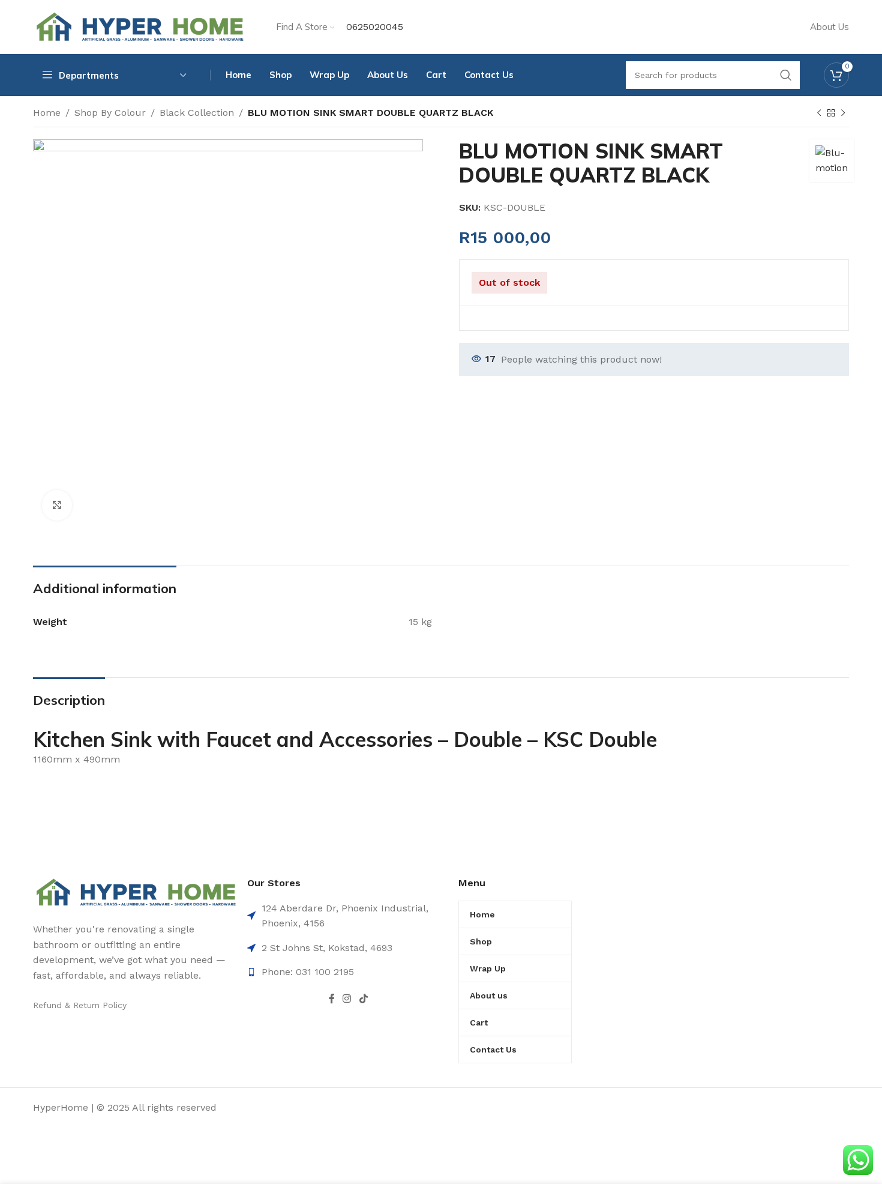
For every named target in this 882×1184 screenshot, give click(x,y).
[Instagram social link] (347, 998)
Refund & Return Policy (80, 1005)
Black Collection (197, 112)
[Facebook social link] (331, 998)
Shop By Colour (110, 112)
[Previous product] (819, 113)
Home (47, 112)
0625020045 (374, 26)
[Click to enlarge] (57, 505)
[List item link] (348, 972)
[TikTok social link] (363, 998)
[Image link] (135, 891)
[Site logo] (139, 26)
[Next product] (843, 113)
